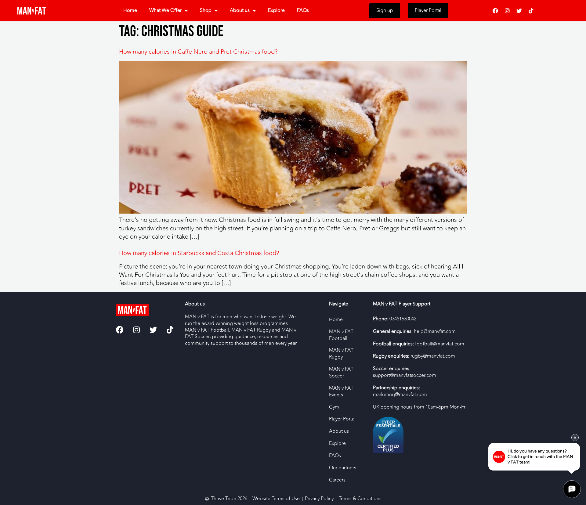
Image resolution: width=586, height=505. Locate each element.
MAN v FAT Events (341, 391)
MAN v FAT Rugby (341, 354)
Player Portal (342, 419)
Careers (337, 480)
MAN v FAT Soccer (341, 373)
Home (130, 10)
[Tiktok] (531, 10)
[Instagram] (507, 10)
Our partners (342, 467)
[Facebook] (495, 10)
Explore (276, 10)
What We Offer (165, 10)
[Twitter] (519, 10)
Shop (206, 10)
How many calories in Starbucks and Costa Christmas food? (199, 253)
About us (240, 10)
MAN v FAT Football (341, 335)
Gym (334, 407)
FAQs (303, 10)
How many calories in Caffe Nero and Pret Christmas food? (198, 51)
